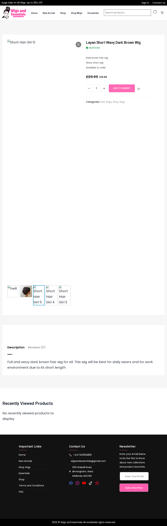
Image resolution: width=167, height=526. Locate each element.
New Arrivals (25, 461)
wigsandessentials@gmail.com (84, 461)
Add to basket (121, 88)
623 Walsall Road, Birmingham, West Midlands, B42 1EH (82, 472)
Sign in (145, 2)
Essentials (93, 13)
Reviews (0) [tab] (37, 347)
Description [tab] (16, 347)
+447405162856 (82, 454)
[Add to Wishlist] (138, 89)
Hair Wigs (106, 102)
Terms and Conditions (31, 485)
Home (34, 13)
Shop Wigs (76, 13)
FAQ (21, 491)
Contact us (158, 2)
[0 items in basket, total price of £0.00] (162, 12)
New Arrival (49, 13)
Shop (63, 13)
